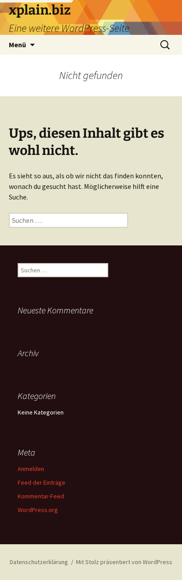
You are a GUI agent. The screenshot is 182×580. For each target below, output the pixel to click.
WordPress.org (38, 510)
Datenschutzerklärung (39, 562)
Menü (17, 44)
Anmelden (31, 469)
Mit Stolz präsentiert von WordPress (124, 562)
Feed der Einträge (41, 482)
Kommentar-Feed (41, 496)
